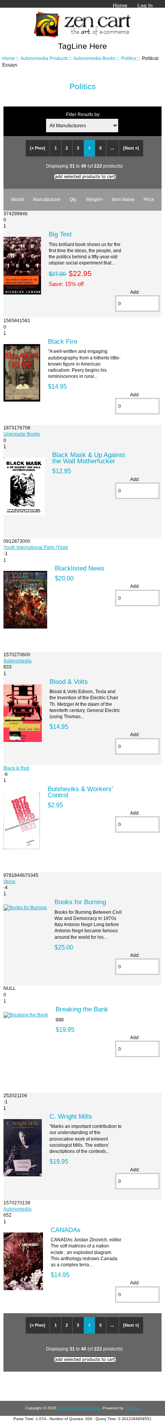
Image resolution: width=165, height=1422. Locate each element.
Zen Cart (132, 1408)
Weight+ (94, 199)
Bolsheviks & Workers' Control (80, 792)
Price (149, 199)
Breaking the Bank (82, 1009)
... (112, 148)
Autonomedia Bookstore (78, 1408)
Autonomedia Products (44, 58)
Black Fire (62, 341)
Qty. (73, 199)
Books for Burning (80, 902)
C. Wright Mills (71, 1116)
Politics (128, 58)
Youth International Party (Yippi (35, 547)
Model (17, 199)
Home (120, 5)
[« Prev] (37, 148)
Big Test (60, 234)
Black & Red (16, 767)
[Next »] (131, 148)
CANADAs (66, 1230)
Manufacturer (47, 199)
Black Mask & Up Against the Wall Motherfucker (88, 458)
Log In (145, 5)
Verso (9, 881)
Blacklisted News (79, 568)
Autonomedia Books (94, 58)
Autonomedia (17, 660)
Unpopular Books (21, 433)
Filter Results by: (83, 114)
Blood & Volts (69, 681)
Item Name (123, 199)
